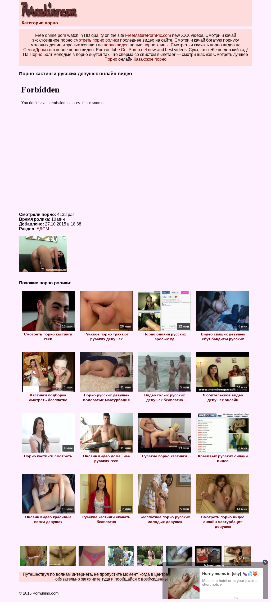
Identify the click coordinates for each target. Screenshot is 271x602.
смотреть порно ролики (96, 40)
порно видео (116, 45)
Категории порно (40, 23)
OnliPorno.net (134, 49)
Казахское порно (150, 59)
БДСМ (43, 229)
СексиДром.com (39, 49)
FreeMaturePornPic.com (148, 35)
